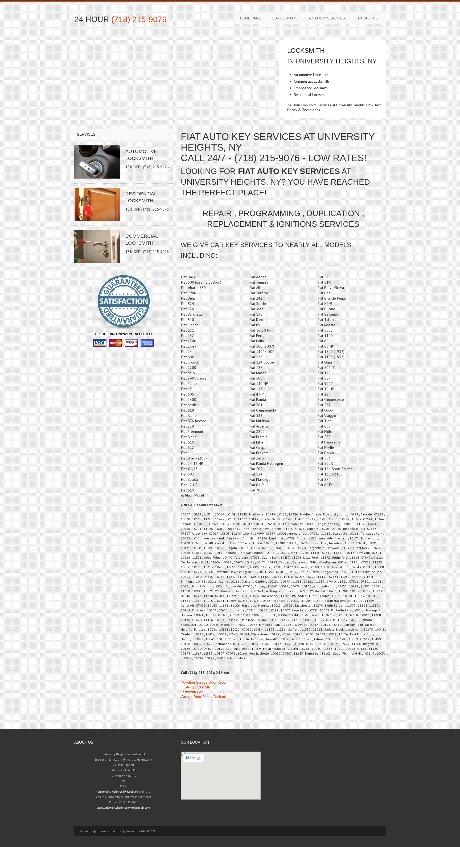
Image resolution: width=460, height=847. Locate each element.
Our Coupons (285, 18)
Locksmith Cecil (193, 691)
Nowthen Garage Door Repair (204, 682)
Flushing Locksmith (195, 687)
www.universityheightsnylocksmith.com (123, 807)
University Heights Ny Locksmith (119, 791)
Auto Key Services (326, 18)
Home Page (250, 18)
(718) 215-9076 (139, 19)
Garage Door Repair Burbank (204, 696)
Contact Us (367, 18)
